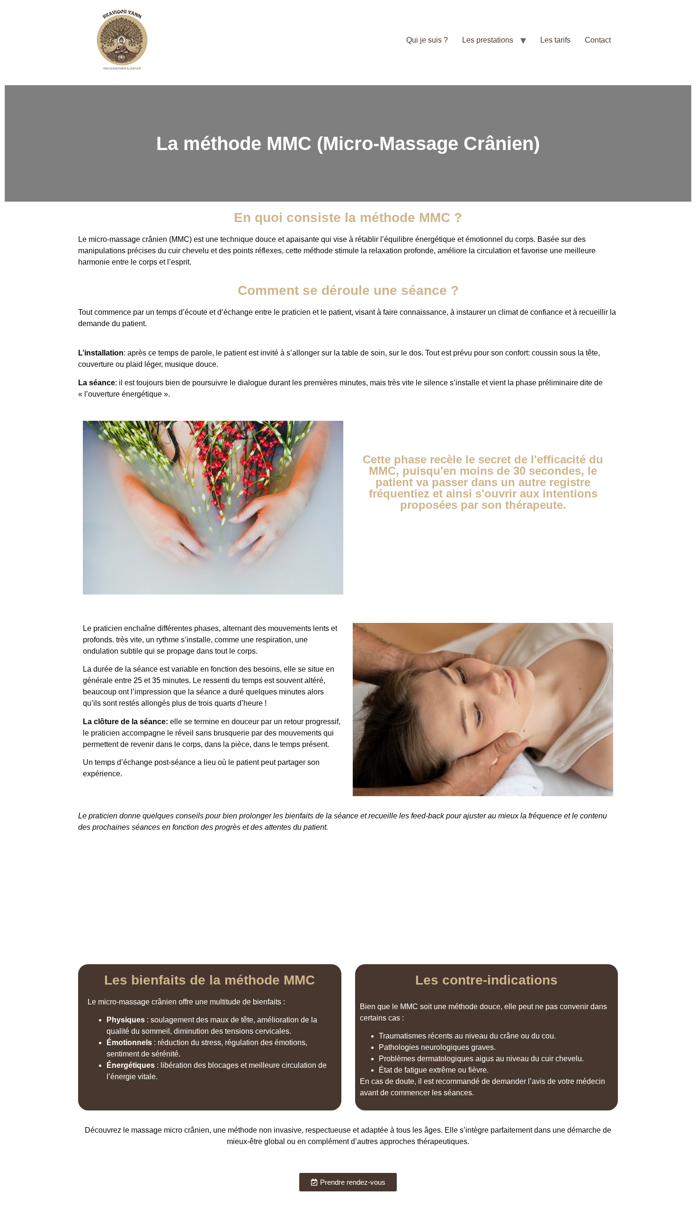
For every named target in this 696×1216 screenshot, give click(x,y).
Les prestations (487, 40)
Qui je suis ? (427, 40)
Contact (598, 40)
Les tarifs (555, 40)
